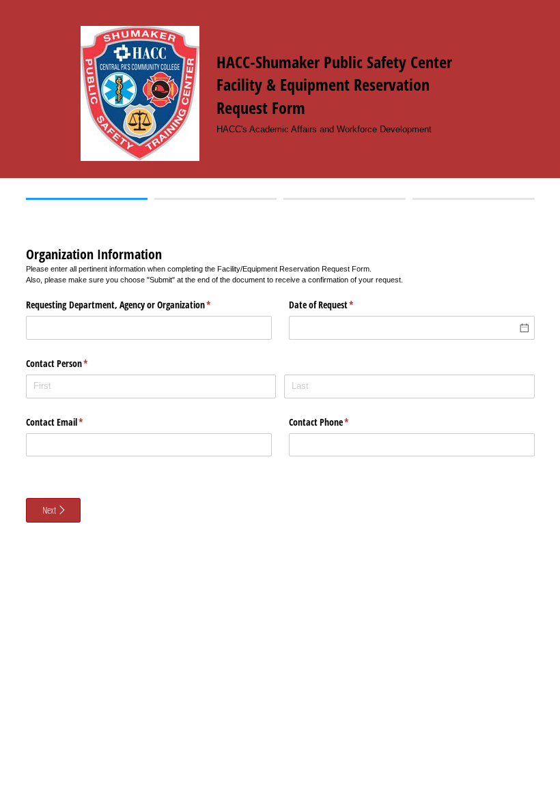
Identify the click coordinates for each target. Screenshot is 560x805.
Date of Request (337, 304)
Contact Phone (335, 421)
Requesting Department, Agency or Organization (134, 304)
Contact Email (70, 421)
